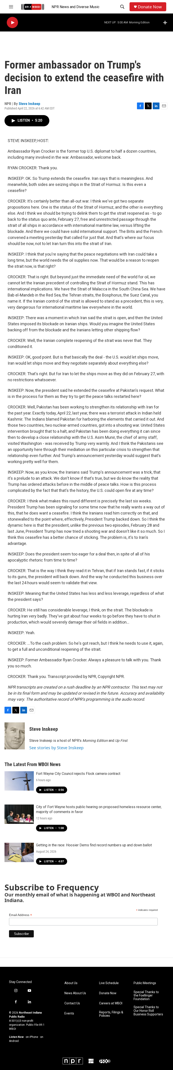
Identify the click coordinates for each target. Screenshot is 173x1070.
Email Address (20, 915)
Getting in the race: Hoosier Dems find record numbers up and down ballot (94, 845)
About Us (70, 983)
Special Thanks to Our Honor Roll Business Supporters (148, 1010)
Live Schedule (109, 983)
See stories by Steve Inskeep (56, 747)
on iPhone (32, 1037)
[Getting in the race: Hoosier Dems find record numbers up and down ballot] (19, 852)
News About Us (75, 993)
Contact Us (72, 1003)
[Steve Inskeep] (15, 735)
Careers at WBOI (110, 1003)
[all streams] (166, 22)
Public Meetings (145, 983)
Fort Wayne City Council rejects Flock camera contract (78, 773)
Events (69, 1013)
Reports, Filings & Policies (111, 1014)
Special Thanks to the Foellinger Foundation (146, 995)
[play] (12, 22)
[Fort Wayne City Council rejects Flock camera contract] (19, 781)
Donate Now (150, 6)
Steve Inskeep (29, 103)
